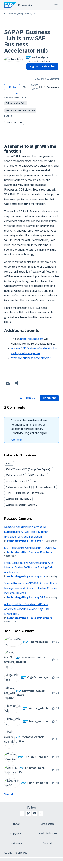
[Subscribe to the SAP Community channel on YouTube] (34, 813)
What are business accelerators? (31, 357)
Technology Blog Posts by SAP (21, 14)
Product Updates (14, 122)
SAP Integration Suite (16, 103)
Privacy (16, 824)
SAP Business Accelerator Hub (20, 110)
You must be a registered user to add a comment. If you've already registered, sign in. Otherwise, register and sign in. (29, 427)
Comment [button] (49, 398)
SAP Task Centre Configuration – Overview (30, 547)
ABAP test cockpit (14, 475)
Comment (17, 439)
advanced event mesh (17, 481)
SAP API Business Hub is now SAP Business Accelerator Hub (27, 41)
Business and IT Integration (29, 493)
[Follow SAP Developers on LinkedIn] (41, 813)
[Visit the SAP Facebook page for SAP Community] (22, 813)
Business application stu (17, 499)
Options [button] (28, 73)
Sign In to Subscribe (42, 66)
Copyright (15, 833)
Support (47, 843)
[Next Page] (34, 509)
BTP (8, 493)
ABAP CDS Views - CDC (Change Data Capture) (28, 469)
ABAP (8, 463)
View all (9, 794)
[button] (17, 93)
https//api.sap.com (31, 338)
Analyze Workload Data (17, 487)
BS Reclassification (44, 487)
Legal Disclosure (47, 833)
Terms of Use (47, 824)
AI (35, 481)
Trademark (15, 843)
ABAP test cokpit (37, 475)
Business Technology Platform (20, 505)
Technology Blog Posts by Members (29, 552)
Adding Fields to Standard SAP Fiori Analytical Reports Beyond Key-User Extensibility (26, 609)
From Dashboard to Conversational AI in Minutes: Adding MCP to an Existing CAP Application (28, 567)
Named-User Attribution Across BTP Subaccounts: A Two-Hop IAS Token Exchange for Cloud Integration (26, 532)
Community (25, 5)
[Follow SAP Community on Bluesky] (28, 813)
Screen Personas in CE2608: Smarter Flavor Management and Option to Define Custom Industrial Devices (30, 588)
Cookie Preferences (15, 852)
